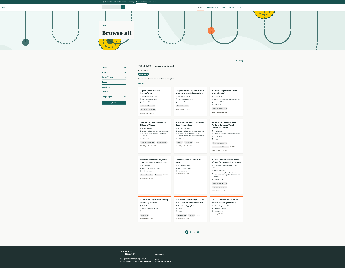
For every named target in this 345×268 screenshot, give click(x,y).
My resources (211, 7)
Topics (105, 72)
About (223, 7)
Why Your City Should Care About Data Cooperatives (190, 123)
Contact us (160, 254)
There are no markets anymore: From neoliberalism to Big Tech (153, 161)
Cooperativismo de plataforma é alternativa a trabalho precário (190, 92)
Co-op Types (107, 77)
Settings (231, 7)
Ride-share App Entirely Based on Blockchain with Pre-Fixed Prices (190, 201)
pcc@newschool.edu (162, 261)
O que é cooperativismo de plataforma (150, 92)
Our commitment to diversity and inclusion (135, 261)
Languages (107, 96)
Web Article (144, 74)
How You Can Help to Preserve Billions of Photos (153, 123)
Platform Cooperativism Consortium (115, 2)
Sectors (105, 82)
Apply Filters (114, 103)
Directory (131, 2)
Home (104, 25)
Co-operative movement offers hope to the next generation (225, 201)
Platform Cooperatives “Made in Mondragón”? (224, 92)
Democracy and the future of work (188, 161)
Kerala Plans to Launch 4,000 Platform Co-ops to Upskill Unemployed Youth (224, 125)
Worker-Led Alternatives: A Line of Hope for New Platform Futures (226, 161)
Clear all (141, 83)
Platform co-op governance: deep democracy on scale (154, 201)
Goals (104, 67)
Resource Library (141, 2)
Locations (106, 87)
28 (198, 232)
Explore (199, 7)
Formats (105, 92)
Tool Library (152, 2)
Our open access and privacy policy (132, 259)
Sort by (240, 61)
